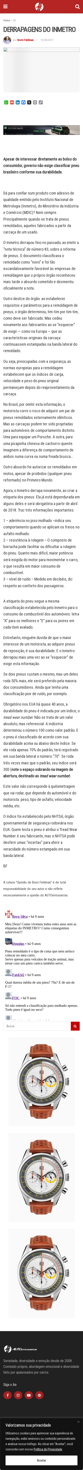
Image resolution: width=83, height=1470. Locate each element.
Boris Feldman (25, 40)
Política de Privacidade (48, 1449)
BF (14, 20)
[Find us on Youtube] (29, 1395)
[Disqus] (41, 964)
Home (6, 20)
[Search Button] (77, 6)
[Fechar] (78, 1421)
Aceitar (41, 1460)
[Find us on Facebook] (7, 1395)
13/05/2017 (47, 40)
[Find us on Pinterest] (39, 1395)
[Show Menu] (5, 6)
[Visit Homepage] (39, 6)
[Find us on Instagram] (18, 1395)
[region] (41, 1444)
